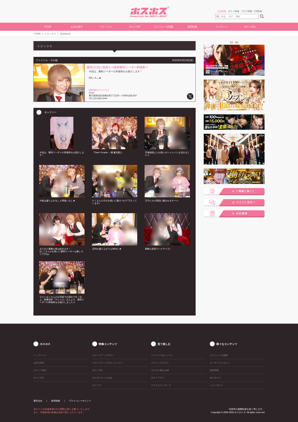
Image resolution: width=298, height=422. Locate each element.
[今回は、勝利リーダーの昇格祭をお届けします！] (61, 148)
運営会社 (37, 401)
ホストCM (134, 26)
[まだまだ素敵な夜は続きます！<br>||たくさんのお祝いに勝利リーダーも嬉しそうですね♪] (62, 244)
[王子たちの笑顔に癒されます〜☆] (167, 196)
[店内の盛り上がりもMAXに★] (114, 244)
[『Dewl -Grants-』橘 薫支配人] (114, 148)
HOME (47, 26)
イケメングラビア (160, 362)
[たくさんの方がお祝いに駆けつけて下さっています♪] (114, 196)
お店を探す (39, 362)
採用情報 (55, 401)
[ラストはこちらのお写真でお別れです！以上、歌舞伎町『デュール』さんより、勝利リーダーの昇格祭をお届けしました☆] (62, 292)
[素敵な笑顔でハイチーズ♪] (167, 244)
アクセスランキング (161, 385)
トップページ (40, 355)
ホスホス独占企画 (160, 370)
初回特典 (192, 26)
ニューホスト (216, 385)
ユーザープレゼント (220, 362)
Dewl (91, 92)
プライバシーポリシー (80, 401)
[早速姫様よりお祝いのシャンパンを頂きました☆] (167, 148)
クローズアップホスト (103, 355)
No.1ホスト (215, 377)
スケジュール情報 (163, 26)
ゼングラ (96, 385)
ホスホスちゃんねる (102, 377)
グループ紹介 (40, 370)
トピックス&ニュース (162, 355)
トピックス (50, 33)
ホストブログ (157, 377)
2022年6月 (65, 34)
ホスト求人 (250, 26)
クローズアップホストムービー (107, 362)
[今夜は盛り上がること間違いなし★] (62, 196)
